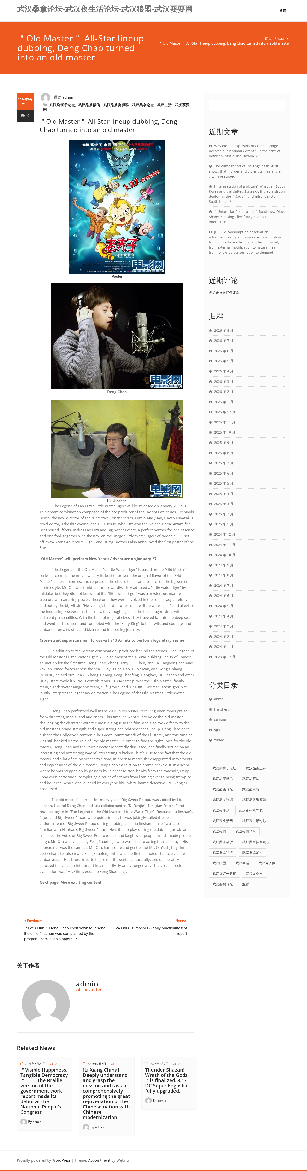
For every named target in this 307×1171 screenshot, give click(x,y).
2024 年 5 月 (223, 605)
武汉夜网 (219, 831)
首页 (282, 10)
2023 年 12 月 (224, 657)
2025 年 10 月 (224, 432)
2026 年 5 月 (223, 361)
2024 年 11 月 (224, 544)
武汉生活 (164, 104)
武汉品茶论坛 (223, 789)
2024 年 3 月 (223, 626)
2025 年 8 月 (223, 453)
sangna (220, 719)
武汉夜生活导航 (251, 810)
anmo (218, 699)
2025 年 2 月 (223, 514)
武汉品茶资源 (223, 799)
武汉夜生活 (221, 810)
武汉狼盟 (219, 863)
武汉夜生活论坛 (254, 820)
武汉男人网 (267, 863)
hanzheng (222, 709)
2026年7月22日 (35, 1064)
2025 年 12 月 (224, 412)
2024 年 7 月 (223, 585)
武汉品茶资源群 (116, 104)
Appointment (98, 1160)
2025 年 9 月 (223, 442)
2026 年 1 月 (223, 402)
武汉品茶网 (250, 778)
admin (68, 97)
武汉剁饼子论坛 (62, 104)
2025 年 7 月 (223, 463)
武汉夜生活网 (223, 820)
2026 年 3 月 (223, 381)
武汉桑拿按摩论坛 (256, 842)
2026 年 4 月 (223, 371)
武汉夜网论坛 (246, 831)
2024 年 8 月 (223, 575)
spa (281, 38)
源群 (245, 884)
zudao (219, 740)
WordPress (61, 1160)
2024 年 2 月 (223, 636)
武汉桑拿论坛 (143, 104)
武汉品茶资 (250, 789)
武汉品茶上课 (256, 768)
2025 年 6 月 (223, 473)
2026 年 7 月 (223, 340)
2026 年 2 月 (223, 391)
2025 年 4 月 (223, 493)
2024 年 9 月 (223, 565)
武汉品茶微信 (89, 104)
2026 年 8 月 (223, 330)
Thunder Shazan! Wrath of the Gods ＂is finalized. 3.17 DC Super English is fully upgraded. (167, 1080)
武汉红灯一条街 (224, 873)
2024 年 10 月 (224, 554)
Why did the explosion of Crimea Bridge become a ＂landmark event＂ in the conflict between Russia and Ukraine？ (244, 151)
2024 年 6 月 (223, 595)
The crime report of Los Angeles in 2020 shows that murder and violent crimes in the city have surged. (245, 171)
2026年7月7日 (96, 1064)
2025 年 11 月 (224, 422)
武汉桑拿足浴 (252, 852)
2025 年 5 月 (223, 483)
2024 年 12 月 (224, 534)
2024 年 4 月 (223, 616)
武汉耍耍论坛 (223, 884)
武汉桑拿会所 (223, 842)
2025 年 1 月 (223, 524)
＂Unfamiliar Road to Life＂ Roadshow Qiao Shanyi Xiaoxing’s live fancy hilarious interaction (246, 216)
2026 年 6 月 (223, 350)
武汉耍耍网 (254, 873)
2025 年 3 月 (223, 503)
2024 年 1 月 (223, 646)
